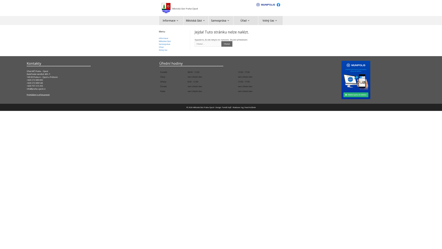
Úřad (243, 20)
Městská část (194, 20)
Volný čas (268, 20)
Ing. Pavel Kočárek (248, 107)
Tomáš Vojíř (226, 107)
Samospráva (218, 20)
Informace (169, 20)
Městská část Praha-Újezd (185, 8)
